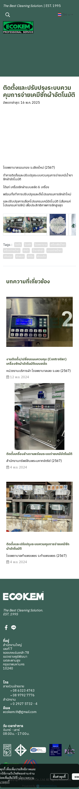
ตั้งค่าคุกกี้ (59, 776)
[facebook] (6, 627)
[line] (13, 627)
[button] (29, 14)
